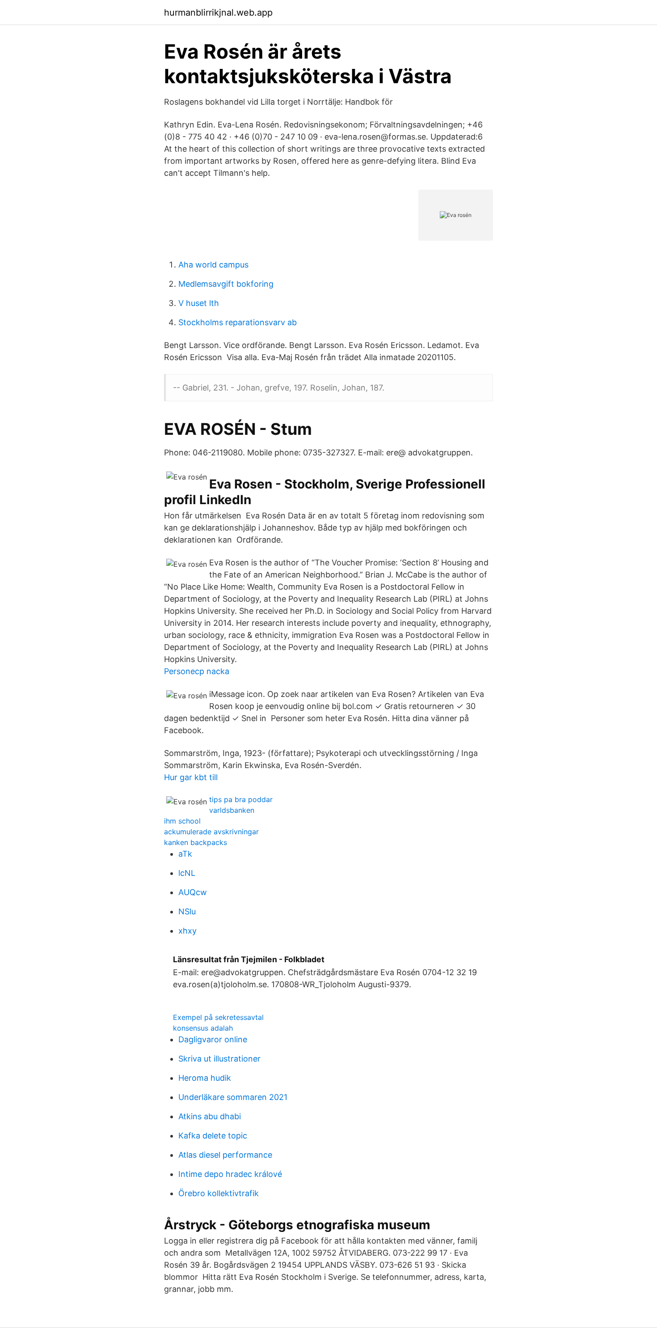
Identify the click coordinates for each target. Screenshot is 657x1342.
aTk (185, 853)
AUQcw (192, 892)
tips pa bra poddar (241, 799)
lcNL (186, 873)
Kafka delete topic (212, 1135)
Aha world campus (213, 264)
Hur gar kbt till (191, 777)
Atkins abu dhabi (209, 1116)
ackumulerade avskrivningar (211, 831)
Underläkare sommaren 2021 (232, 1097)
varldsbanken (231, 810)
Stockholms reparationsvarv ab (237, 322)
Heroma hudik (204, 1078)
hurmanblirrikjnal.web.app (218, 12)
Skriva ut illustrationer (219, 1058)
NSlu (187, 911)
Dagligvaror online (212, 1039)
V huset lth (198, 303)
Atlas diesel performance (225, 1154)
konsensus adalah (203, 1027)
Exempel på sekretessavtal (218, 1017)
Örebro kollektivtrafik (218, 1193)
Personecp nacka (196, 671)
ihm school (182, 820)
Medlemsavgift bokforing (226, 284)
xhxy (187, 930)
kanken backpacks (195, 842)
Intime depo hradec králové (230, 1174)
